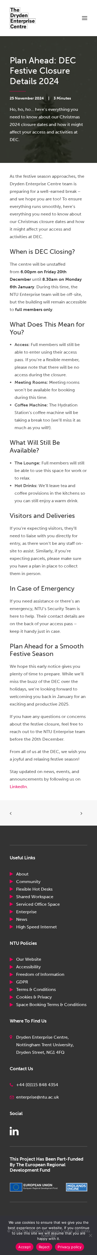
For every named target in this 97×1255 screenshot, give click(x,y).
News (21, 919)
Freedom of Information (40, 974)
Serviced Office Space (38, 904)
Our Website (28, 959)
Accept (24, 1247)
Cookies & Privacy (34, 997)
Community (28, 881)
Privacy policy (69, 1247)
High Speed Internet (36, 926)
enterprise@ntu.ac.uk (37, 1097)
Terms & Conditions (36, 989)
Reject (44, 1247)
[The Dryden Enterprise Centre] (27, 18)
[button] (84, 18)
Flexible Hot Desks (34, 889)
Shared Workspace (34, 896)
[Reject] (90, 1235)
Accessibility (28, 966)
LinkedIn (18, 786)
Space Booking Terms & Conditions (51, 1004)
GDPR (22, 981)
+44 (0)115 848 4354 (37, 1084)
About (22, 874)
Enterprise (26, 911)
